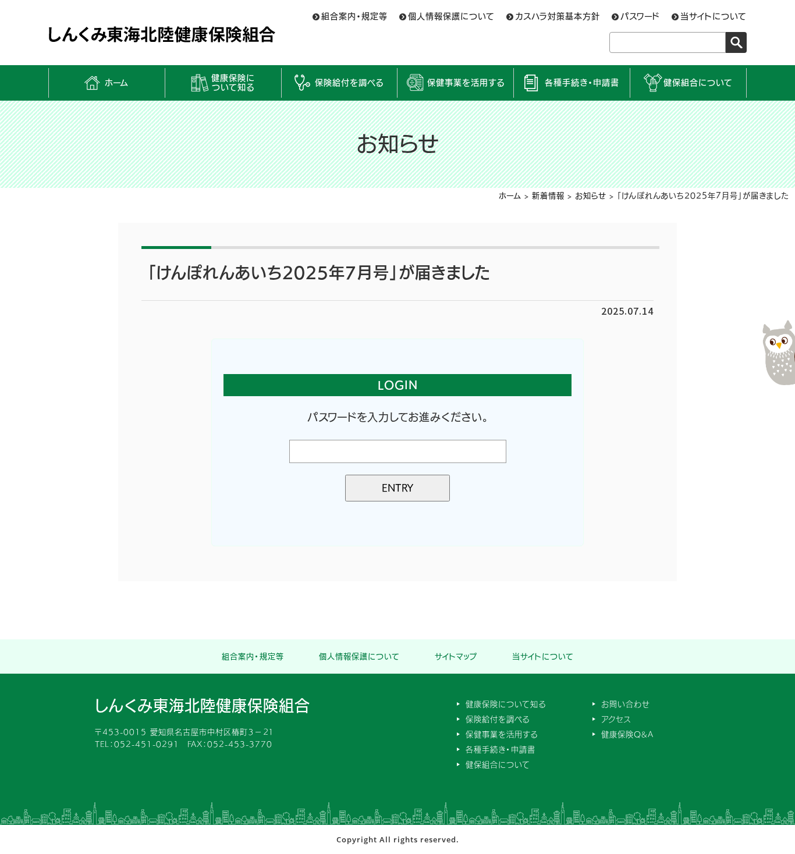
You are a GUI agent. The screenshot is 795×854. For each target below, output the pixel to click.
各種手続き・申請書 (582, 83)
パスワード (640, 16)
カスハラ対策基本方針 (557, 16)
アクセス (616, 719)
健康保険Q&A (627, 734)
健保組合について (698, 83)
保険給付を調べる (349, 83)
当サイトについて (713, 16)
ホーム (117, 83)
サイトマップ (456, 656)
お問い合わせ (625, 704)
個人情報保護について (451, 16)
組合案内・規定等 (354, 16)
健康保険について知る (233, 83)
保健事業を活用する (466, 83)
